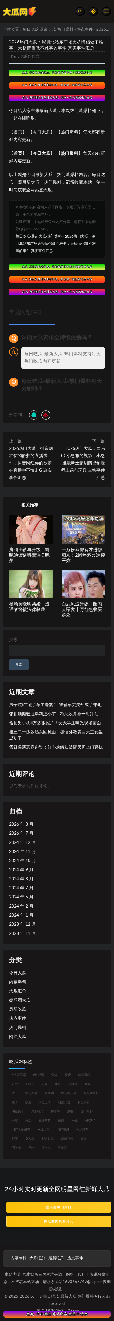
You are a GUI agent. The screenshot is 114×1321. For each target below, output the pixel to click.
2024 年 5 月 (21, 897)
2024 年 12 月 (22, 843)
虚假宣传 (67, 1138)
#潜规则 (38, 1075)
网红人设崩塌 (21, 1129)
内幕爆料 (17, 982)
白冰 (15, 1120)
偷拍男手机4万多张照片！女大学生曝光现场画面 (55, 723)
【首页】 (18, 153)
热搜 (70, 1111)
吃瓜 (88, 1084)
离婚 (61, 1120)
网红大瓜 (17, 1037)
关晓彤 (29, 1084)
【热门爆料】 (69, 153)
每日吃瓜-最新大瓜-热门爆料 (48, 30)
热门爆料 (17, 1028)
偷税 (68, 1075)
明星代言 (64, 1102)
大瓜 (15, 1093)
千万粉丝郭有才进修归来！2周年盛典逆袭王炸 (83, 555)
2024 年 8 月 (21, 879)
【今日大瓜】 (41, 153)
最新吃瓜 (17, 1009)
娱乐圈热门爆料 (58, 1207)
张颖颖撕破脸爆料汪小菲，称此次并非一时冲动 (53, 714)
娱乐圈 (49, 1093)
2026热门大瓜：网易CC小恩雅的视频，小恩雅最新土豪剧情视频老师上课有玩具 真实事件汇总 (83, 463)
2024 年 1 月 (21, 915)
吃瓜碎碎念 (30, 57)
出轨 (58, 1084)
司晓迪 (73, 1084)
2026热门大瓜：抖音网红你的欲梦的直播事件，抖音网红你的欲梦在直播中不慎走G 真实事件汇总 (31, 463)
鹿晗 (31, 1147)
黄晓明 (62, 1147)
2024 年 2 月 (21, 906)
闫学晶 (16, 1147)
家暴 (15, 1102)
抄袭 (28, 1102)
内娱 (45, 1084)
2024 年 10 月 (22, 861)
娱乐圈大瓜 (19, 1000)
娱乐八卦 (31, 1093)
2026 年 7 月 (21, 833)
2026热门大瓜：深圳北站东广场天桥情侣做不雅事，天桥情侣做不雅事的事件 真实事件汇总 (56, 243)
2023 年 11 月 (22, 934)
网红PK (90, 1120)
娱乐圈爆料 (91, 1093)
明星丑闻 (45, 1102)
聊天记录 (48, 1138)
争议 (54, 1075)
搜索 (13, 640)
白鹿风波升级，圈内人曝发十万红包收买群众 (82, 609)
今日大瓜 (17, 973)
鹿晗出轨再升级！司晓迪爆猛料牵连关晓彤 (29, 555)
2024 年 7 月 (21, 888)
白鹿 (28, 1120)
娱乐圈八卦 (68, 1093)
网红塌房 (63, 1129)
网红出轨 (43, 1129)
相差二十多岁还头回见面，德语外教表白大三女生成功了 (56, 735)
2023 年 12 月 (22, 924)
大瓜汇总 (17, 991)
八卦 (15, 1084)
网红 (74, 1120)
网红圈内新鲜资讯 (58, 1221)
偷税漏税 (84, 1075)
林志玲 (55, 1111)
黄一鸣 (46, 1147)
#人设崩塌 (19, 1075)
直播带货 (45, 1120)
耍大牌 (29, 1138)
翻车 (15, 1138)
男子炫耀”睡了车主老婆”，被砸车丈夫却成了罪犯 (55, 705)
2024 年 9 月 (21, 870)
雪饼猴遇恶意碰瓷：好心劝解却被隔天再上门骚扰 (56, 747)
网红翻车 (82, 1129)
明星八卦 (84, 1102)
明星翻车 (18, 1111)
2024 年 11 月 (22, 852)
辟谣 (84, 1138)
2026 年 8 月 (21, 824)
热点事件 (85, 30)
